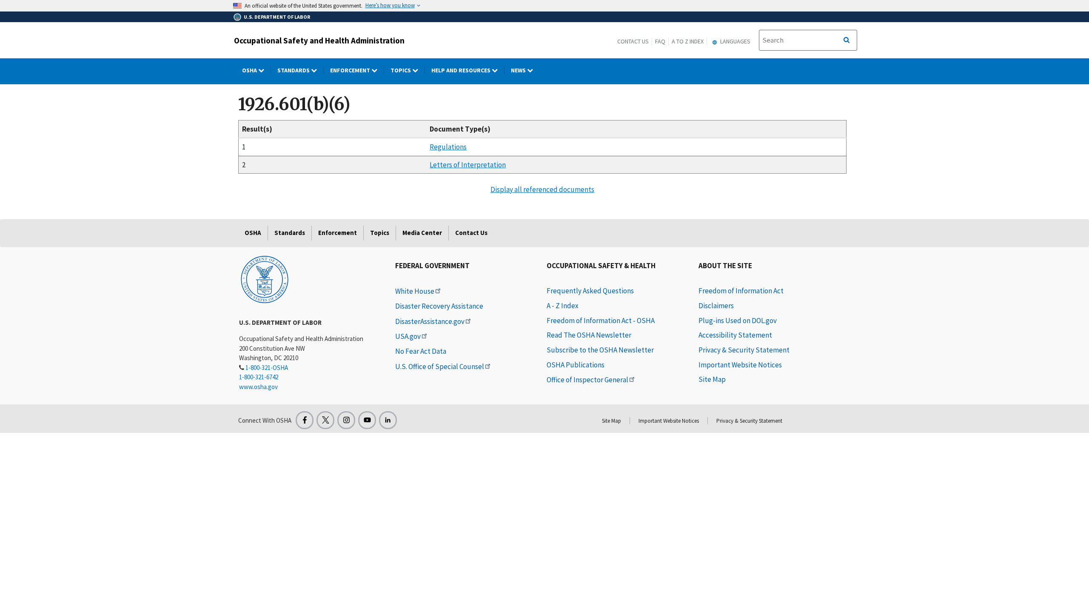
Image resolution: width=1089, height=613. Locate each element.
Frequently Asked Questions (590, 290)
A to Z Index (688, 41)
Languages (734, 41)
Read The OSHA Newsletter (589, 335)
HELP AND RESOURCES (461, 70)
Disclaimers (716, 305)
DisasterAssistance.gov (430, 321)
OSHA (250, 70)
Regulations (448, 147)
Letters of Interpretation (468, 164)
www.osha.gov (258, 387)
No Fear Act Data (420, 351)
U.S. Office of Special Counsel (439, 366)
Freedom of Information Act (741, 290)
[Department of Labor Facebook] (305, 420)
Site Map (712, 379)
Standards (294, 70)
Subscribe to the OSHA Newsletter (600, 350)
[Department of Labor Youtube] (367, 420)
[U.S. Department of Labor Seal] (264, 278)
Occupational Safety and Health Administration (319, 40)
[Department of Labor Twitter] (325, 420)
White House (414, 291)
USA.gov (408, 336)
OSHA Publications (575, 365)
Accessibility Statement (735, 335)
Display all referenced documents (542, 189)
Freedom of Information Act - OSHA (601, 320)
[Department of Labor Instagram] (346, 420)
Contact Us (633, 41)
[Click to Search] (846, 40)
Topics (401, 70)
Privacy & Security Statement (744, 350)
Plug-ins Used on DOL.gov (737, 320)
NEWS (519, 70)
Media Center (422, 233)
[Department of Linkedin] (388, 420)
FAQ (660, 41)
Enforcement (350, 70)
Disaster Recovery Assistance (439, 306)
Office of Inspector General (587, 379)
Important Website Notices (740, 365)
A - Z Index (563, 305)
